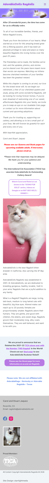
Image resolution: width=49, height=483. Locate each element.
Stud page (28, 351)
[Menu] (45, 4)
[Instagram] (11, 419)
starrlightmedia (21, 480)
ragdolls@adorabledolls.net (21, 409)
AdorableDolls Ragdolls (18, 4)
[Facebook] (5, 419)
